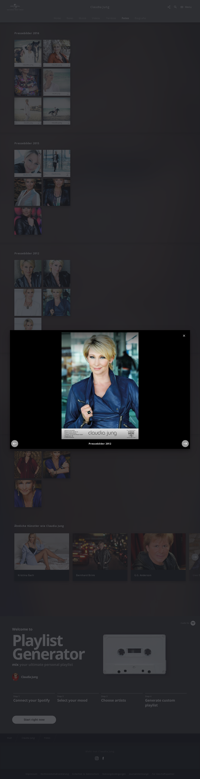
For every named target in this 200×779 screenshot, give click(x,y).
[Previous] (14, 443)
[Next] (185, 443)
